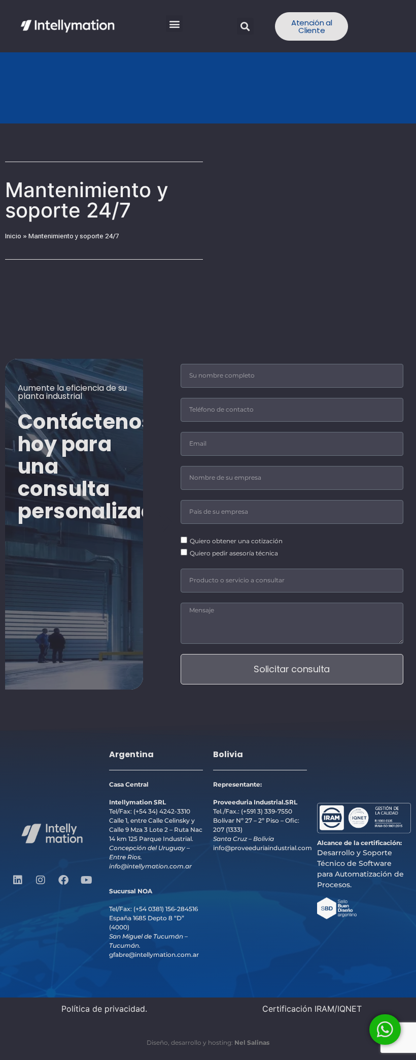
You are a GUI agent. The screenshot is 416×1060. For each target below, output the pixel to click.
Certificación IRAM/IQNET (312, 1009)
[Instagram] (40, 880)
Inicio (13, 236)
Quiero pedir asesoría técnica (234, 552)
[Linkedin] (18, 880)
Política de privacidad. (104, 1009)
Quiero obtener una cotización (236, 540)
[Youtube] (86, 880)
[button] (174, 23)
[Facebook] (63, 880)
